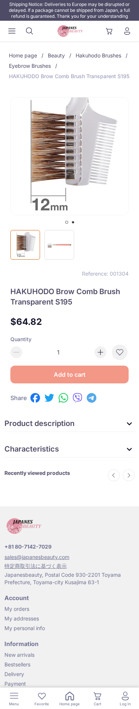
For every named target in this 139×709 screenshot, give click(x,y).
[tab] (66, 222)
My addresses (21, 618)
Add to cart (70, 374)
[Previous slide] (114, 475)
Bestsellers (17, 664)
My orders (16, 609)
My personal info (24, 628)
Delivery (14, 674)
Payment (15, 683)
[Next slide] (129, 475)
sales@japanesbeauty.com (36, 557)
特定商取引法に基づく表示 (35, 566)
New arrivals (19, 655)
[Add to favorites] (120, 352)
